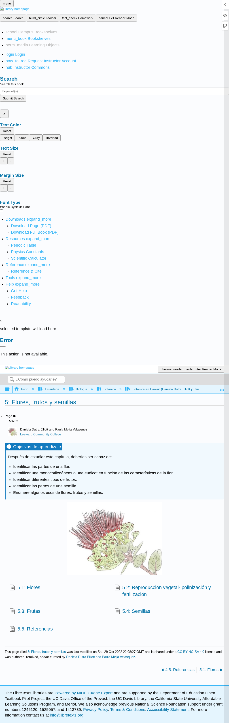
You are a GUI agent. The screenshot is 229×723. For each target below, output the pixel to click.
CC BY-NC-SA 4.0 (190, 652)
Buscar (12, 379)
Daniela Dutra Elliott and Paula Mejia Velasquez (100, 657)
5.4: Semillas (136, 611)
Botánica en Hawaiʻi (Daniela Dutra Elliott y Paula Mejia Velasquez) (179, 389)
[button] (20, 297)
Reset (7, 131)
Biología (81, 389)
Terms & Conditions (127, 709)
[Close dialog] (3, 346)
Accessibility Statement (168, 709)
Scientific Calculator (28, 258)
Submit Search (13, 98)
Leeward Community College (40, 434)
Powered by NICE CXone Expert (84, 693)
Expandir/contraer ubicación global (222, 388)
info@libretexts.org (66, 715)
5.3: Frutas (28, 611)
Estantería (52, 389)
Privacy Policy (95, 709)
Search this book (12, 84)
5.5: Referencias (35, 629)
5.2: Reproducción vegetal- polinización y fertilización (166, 591)
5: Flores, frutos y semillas (47, 652)
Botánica (110, 389)
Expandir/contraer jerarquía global (10, 389)
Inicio (24, 389)
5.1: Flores (28, 587)
